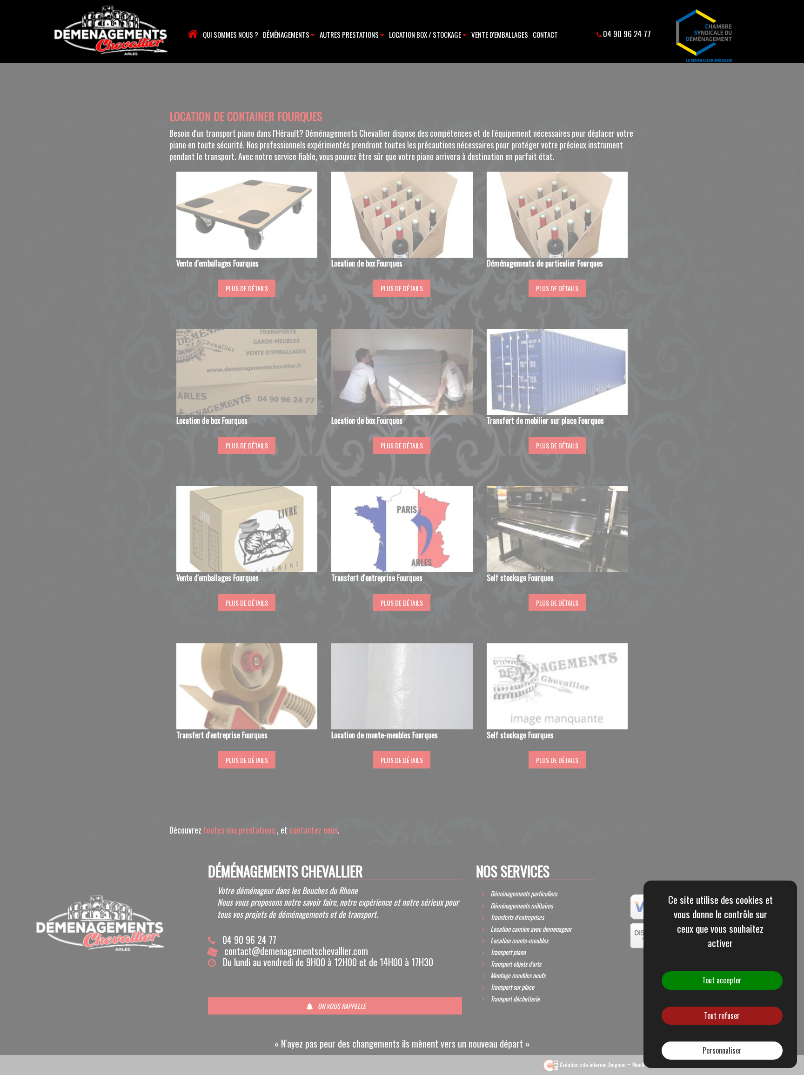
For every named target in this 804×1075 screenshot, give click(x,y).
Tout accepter (722, 980)
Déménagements (287, 34)
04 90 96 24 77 (627, 34)
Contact (545, 34)
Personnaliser (722, 1050)
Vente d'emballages (499, 34)
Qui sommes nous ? (230, 34)
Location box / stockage (425, 34)
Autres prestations (350, 34)
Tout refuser (722, 1015)
